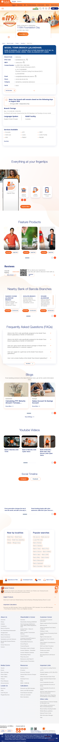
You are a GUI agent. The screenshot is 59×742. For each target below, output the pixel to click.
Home (3, 43)
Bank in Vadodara (37, 545)
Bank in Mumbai (37, 542)
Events (2, 670)
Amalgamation (4, 632)
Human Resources (5, 644)
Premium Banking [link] (31, 5)
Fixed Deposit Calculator (26, 692)
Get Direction (15, 310)
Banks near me (45, 537)
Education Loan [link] (22, 590)
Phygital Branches (5, 694)
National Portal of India (45, 713)
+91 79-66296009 (21, 69)
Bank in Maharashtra (38, 560)
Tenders (22, 676)
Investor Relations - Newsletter (27, 650)
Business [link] (19, 1)
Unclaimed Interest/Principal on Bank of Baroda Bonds (28, 639)
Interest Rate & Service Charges (28, 674)
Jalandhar (23, 43)
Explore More (26, 206)
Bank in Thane (36, 548)
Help (41, 717)
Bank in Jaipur (36, 554)
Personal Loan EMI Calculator (27, 688)
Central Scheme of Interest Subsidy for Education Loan (48, 702)
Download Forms (24, 678)
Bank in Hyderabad (38, 563)
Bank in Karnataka (37, 566)
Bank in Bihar (36, 557)
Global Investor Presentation (27, 661)
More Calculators (24, 697)
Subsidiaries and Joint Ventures (8, 639)
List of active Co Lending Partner (48, 668)
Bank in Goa (47, 566)
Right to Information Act (45, 636)
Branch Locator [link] (47, 599)
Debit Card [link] (6, 599)
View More (28, 363)
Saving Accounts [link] (44, 590)
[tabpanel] (29, 24)
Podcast (3, 678)
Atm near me (36, 537)
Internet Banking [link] (28, 599)
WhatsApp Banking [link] (37, 599)
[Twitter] (25, 729)
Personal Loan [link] (7, 590)
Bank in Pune (45, 548)
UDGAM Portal (43, 674)
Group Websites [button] (3, 731)
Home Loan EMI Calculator (27, 690)
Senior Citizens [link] (54, 5)
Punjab (17, 43)
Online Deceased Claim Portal (47, 676)
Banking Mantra (24, 668)
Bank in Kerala (45, 557)
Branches (3, 688)
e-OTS (41, 670)
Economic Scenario (25, 672)
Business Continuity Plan (46, 648)
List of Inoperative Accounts (46, 682)
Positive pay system (45, 650)
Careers (3, 647)
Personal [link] (14, 1)
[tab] (29, 588)
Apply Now (15, 252)
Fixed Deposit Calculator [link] (10, 608)
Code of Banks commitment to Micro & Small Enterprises (47, 706)
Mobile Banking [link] (19, 599)
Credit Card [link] (12, 599)
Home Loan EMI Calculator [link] (25, 607)
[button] (40, 8)
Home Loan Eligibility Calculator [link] (24, 608)
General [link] (14, 5)
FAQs (21, 681)
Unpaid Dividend (24, 636)
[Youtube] (17, 731)
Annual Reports (24, 643)
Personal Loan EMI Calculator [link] (10, 607)
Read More (6, 141)
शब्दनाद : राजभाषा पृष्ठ (24, 683)
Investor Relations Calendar (27, 652)
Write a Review (10, 275)
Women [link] (47, 5)
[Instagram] (19, 729)
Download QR (31, 275)
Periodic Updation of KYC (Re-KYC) (48, 672)
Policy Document (24, 656)
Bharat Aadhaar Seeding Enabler (48, 708)
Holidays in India (44, 631)
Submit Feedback (44, 652)
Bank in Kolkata (47, 551)
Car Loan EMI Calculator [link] (47, 607)
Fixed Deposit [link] (7, 592)
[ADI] (2, 591)
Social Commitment (5, 637)
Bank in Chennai (37, 551)
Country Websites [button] (9, 731)
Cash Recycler (4, 692)
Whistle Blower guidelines (46, 711)
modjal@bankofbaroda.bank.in (25, 76)
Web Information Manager (46, 715)
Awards (2, 668)
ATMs (2, 690)
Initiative (3, 624)
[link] (35, 8)
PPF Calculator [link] (36, 607)
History (2, 621)
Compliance (4, 626)
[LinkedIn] (22, 729)
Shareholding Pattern (25, 654)
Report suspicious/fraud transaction (48, 623)
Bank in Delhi (45, 554)
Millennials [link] (20, 5)
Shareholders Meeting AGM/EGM (28, 621)
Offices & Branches (5, 634)
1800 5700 (20, 65)
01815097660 (20, 73)
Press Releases (4, 681)
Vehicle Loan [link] (29, 590)
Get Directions (9, 90)
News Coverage (5, 672)
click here (47, 736)
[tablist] (29, 598)
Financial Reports (24, 646)
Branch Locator (10, 43)
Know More (22, 34)
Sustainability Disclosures (26, 641)
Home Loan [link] (14, 590)
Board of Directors (5, 628)
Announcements (5, 683)
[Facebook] (17, 729)
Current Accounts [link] (25, 592)
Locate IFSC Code (37, 539)
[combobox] (57, 588)
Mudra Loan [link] (36, 590)
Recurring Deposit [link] (16, 592)
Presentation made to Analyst (27, 648)
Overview (3, 619)
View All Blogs (28, 416)
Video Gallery (4, 676)
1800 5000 (26, 65)
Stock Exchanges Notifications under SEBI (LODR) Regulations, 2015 (28, 625)
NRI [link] (25, 5)
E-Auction (22, 670)
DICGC (40, 732)
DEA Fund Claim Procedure (46, 646)
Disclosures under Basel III (26, 659)
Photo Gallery (4, 674)
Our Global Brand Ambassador (8, 630)
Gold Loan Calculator (25, 694)
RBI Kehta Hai (43, 625)
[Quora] (19, 731)
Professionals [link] (40, 5)
